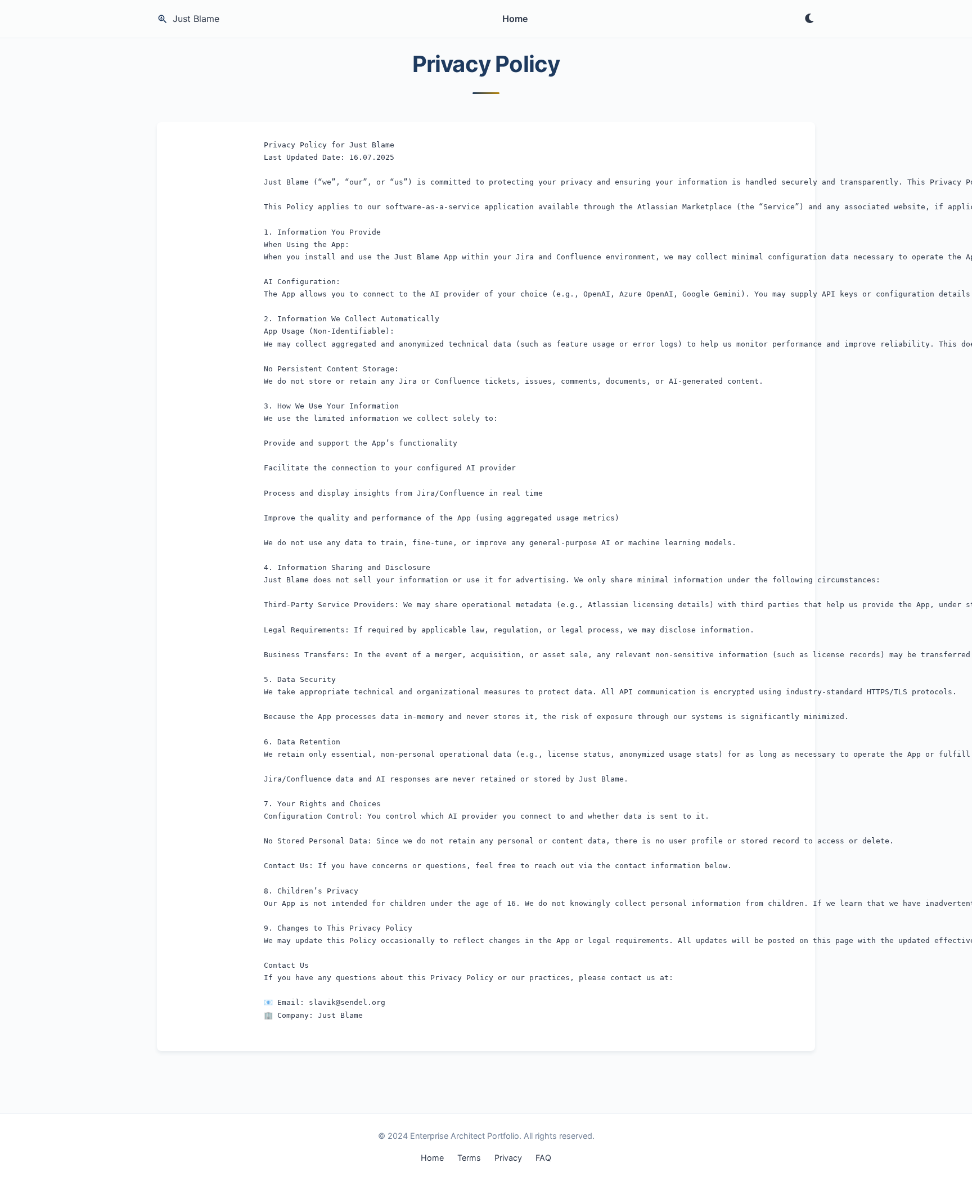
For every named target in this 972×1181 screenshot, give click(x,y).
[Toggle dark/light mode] (809, 19)
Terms (469, 1157)
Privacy (508, 1157)
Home (515, 18)
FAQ (543, 1157)
